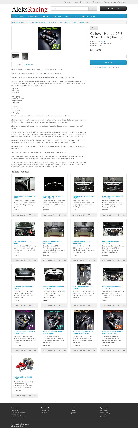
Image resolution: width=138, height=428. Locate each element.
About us (85, 16)
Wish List (103, 415)
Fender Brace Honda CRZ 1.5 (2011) (24, 197)
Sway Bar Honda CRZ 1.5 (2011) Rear (52, 242)
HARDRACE (46, 16)
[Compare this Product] (96, 28)
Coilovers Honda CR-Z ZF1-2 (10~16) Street (24, 332)
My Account (104, 411)
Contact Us (45, 411)
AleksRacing (25, 424)
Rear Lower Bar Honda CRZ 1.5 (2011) (112, 242)
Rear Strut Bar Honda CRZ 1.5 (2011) (23, 287)
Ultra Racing (57, 16)
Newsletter (104, 417)
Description (17, 64)
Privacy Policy (16, 415)
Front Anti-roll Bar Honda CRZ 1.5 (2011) (52, 197)
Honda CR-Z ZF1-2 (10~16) (44, 22)
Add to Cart (108, 63)
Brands (73, 411)
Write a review (114, 67)
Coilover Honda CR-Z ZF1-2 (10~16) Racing (72, 22)
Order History (105, 413)
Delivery (75, 16)
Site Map (44, 413)
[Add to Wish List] (92, 28)
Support (67, 16)
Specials (73, 413)
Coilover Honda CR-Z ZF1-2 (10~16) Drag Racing (112, 332)
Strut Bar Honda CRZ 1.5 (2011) (23, 242)
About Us (14, 411)
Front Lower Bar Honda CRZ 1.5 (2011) (83, 197)
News (93, 16)
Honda (30, 22)
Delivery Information (18, 413)
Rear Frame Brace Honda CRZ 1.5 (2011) (54, 287)
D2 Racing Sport (33, 16)
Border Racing (19, 16)
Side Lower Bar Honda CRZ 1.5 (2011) (112, 287)
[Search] (92, 8)
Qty (91, 53)
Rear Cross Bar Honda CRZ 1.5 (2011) (83, 287)
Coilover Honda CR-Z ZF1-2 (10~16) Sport (53, 332)
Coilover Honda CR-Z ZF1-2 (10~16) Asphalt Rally (83, 332)
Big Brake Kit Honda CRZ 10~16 (23, 378)
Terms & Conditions (18, 417)
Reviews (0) (28, 64)
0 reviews (103, 67)
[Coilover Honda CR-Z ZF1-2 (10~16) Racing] (49, 38)
